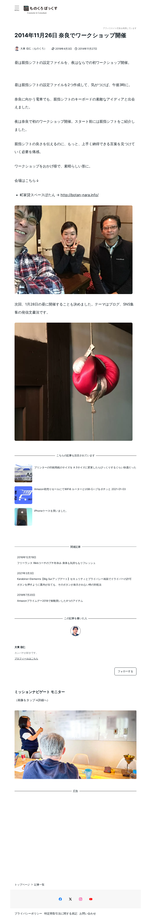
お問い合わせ (87, 913)
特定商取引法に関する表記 (60, 913)
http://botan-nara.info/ (80, 195)
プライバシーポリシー (28, 913)
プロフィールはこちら (26, 658)
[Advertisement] (75, 833)
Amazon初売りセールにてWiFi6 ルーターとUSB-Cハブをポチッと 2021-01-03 (80, 489)
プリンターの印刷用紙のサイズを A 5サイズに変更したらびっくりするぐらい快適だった (85, 467)
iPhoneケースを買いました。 (51, 510)
